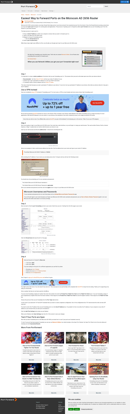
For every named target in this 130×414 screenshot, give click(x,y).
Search (106, 6)
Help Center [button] (44, 11)
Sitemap (42, 1)
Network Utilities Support (42, 405)
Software (29, 1)
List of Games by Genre (40, 271)
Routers (19, 1)
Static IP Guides (50, 82)
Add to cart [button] (124, 1)
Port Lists (24, 1)
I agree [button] (70, 409)
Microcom (33, 14)
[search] (45, 1)
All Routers (61, 408)
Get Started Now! (32, 59)
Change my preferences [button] (86, 409)
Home (22, 14)
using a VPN (34, 92)
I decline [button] (77, 409)
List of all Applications (35, 272)
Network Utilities (66, 54)
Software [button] (37, 11)
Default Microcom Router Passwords (64, 194)
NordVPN (35, 113)
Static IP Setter (40, 79)
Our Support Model (40, 406)
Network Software (62, 406)
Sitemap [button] (51, 11)
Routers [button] (24, 11)
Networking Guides (40, 408)
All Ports (60, 410)
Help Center (36, 1)
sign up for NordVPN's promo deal (37, 277)
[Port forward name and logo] (7, 1)
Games (60, 411)
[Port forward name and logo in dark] (29, 6)
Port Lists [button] (30, 11)
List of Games (35, 269)
